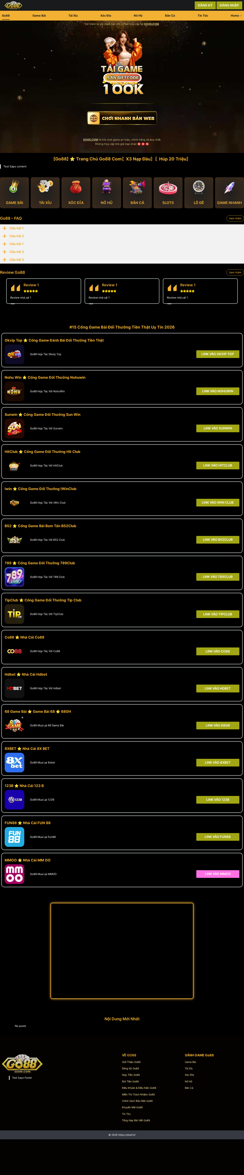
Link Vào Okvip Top (217, 354)
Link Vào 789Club (218, 577)
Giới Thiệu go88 (131, 1061)
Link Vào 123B (217, 799)
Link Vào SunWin (218, 428)
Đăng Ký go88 (130, 1068)
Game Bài (39, 15)
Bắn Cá (170, 15)
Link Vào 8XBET (218, 762)
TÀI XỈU (45, 203)
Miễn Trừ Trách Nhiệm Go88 (138, 1094)
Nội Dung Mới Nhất (122, 1019)
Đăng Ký (205, 5)
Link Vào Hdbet (218, 688)
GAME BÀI (14, 203)
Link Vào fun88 (218, 837)
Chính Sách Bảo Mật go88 (137, 1100)
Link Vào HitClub (217, 465)
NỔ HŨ (107, 203)
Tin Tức (203, 15)
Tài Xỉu (73, 15)
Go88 (6, 15)
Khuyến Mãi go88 (132, 1107)
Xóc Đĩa (105, 15)
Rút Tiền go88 (130, 1081)
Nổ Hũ (138, 15)
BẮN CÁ (137, 203)
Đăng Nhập (229, 5)
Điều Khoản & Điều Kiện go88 (139, 1087)
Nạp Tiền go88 (131, 1074)
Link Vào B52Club (218, 540)
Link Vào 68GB (218, 725)
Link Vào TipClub (217, 614)
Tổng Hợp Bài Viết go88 (136, 1120)
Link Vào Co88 (218, 651)
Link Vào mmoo (218, 874)
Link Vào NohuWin (217, 391)
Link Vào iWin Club (218, 503)
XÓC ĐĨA (76, 203)
